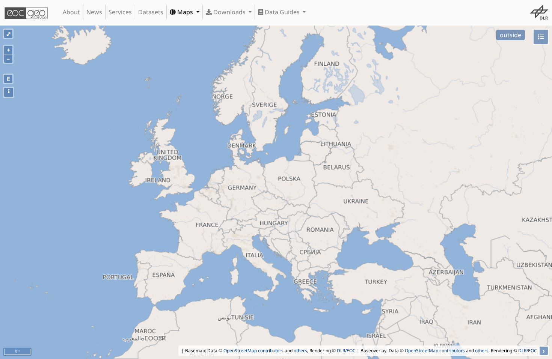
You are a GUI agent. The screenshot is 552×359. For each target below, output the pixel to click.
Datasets (150, 12)
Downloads (229, 12)
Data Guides (282, 12)
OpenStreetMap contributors (253, 350)
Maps (185, 12)
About (71, 12)
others (300, 350)
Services (120, 12)
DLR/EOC (346, 350)
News (94, 12)
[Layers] (541, 37)
